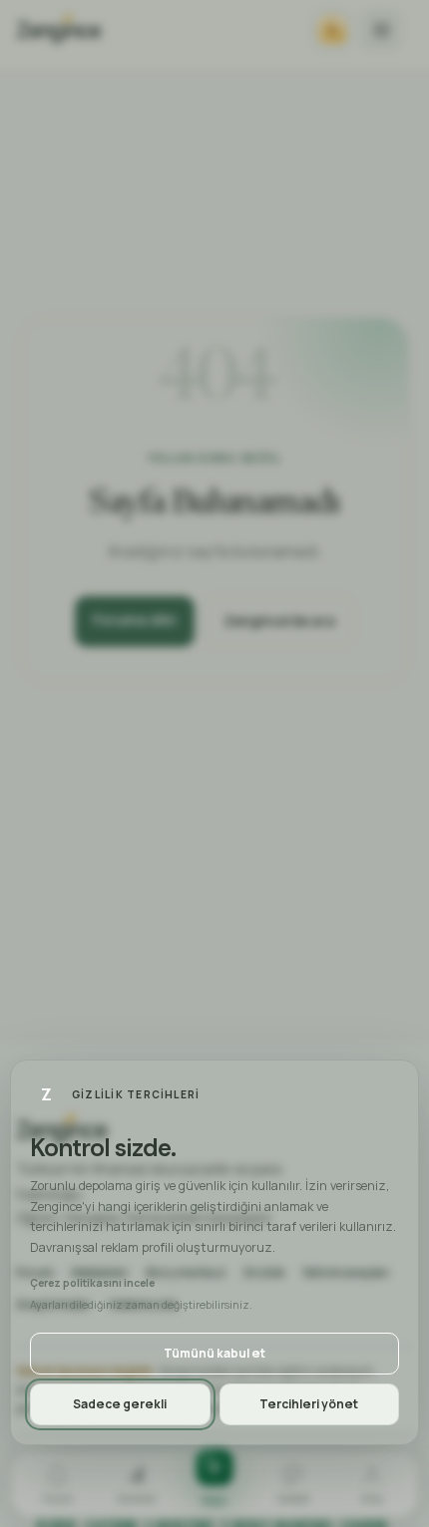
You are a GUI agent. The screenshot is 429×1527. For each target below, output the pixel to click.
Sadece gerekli (120, 1403)
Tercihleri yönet (308, 1403)
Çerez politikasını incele (92, 1283)
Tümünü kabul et (214, 1353)
